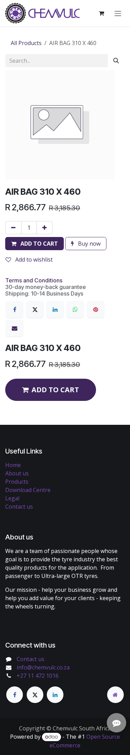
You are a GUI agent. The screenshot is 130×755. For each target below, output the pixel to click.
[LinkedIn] (55, 309)
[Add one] (44, 227)
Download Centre (28, 490)
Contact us (19, 506)
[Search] (116, 60)
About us (17, 473)
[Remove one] (13, 227)
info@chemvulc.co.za (43, 667)
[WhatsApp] (75, 309)
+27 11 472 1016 (38, 675)
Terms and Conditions (33, 280)
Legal (12, 498)
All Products (26, 43)
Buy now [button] (89, 243)
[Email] (14, 328)
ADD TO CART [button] (55, 389)
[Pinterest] (95, 309)
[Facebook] (14, 309)
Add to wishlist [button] (33, 259)
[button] (34, 243)
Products (16, 481)
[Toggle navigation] (118, 13)
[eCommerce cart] (101, 13)
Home (13, 465)
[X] (35, 309)
